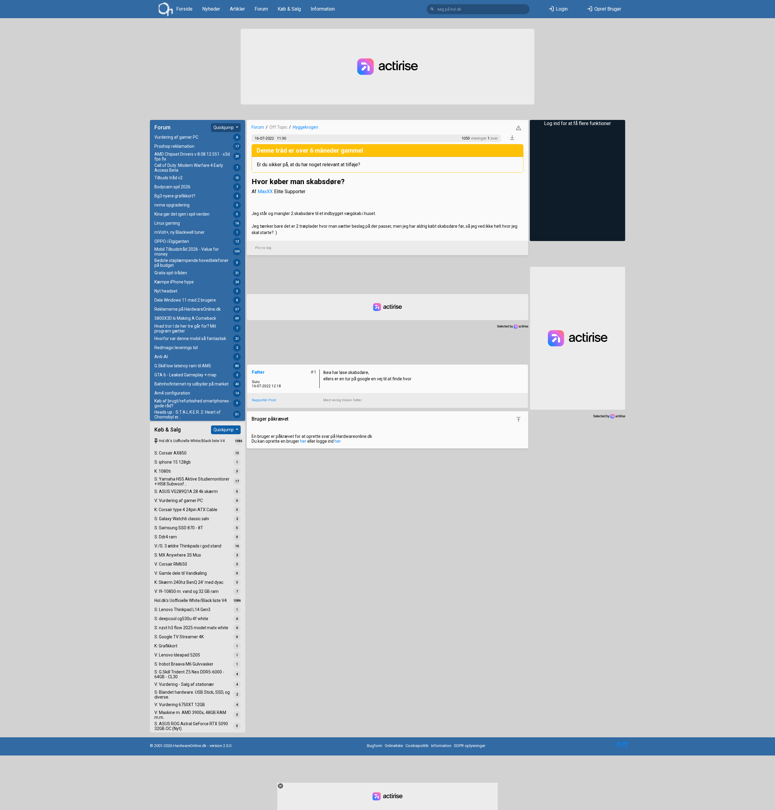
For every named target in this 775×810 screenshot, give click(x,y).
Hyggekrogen (305, 127)
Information (323, 9)
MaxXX (265, 191)
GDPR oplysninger (469, 745)
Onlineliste (394, 745)
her (303, 441)
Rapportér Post (264, 400)
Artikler (237, 9)
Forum (261, 9)
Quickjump (224, 127)
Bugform (374, 745)
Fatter (258, 372)
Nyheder (211, 9)
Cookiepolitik (417, 745)
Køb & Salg (289, 9)
